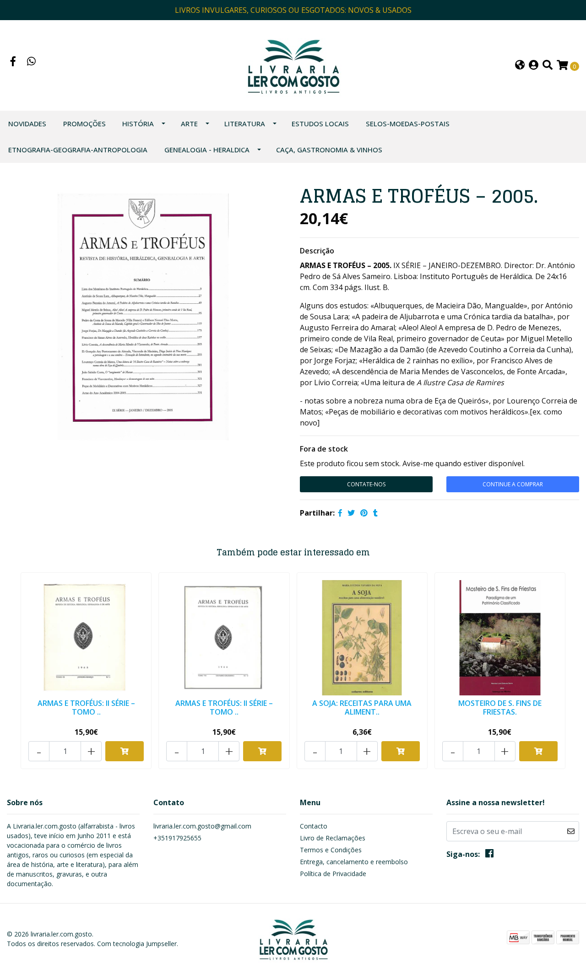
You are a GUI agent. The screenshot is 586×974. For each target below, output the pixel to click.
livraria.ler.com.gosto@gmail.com (202, 826)
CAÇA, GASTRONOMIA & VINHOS (329, 149)
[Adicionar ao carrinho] (124, 751)
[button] (520, 65)
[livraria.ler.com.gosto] (292, 64)
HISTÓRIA (138, 123)
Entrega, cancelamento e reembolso (354, 861)
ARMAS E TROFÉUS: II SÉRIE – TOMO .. (86, 707)
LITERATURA (244, 123)
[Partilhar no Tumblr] (375, 513)
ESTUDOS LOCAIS (320, 123)
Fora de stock (324, 449)
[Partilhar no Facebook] (340, 513)
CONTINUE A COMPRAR (513, 484)
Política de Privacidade (333, 873)
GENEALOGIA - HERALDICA (207, 149)
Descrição (317, 251)
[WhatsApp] (31, 62)
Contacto (313, 826)
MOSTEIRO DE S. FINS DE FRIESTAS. (500, 707)
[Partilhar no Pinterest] (364, 513)
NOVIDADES (27, 123)
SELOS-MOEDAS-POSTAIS (408, 123)
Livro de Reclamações (332, 838)
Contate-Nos (366, 484)
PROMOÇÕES (84, 123)
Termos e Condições (331, 849)
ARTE (189, 123)
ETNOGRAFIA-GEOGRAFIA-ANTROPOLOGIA (77, 149)
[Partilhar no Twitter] (351, 513)
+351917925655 (177, 838)
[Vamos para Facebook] (13, 62)
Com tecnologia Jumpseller (137, 943)
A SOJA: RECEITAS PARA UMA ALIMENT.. (362, 707)
